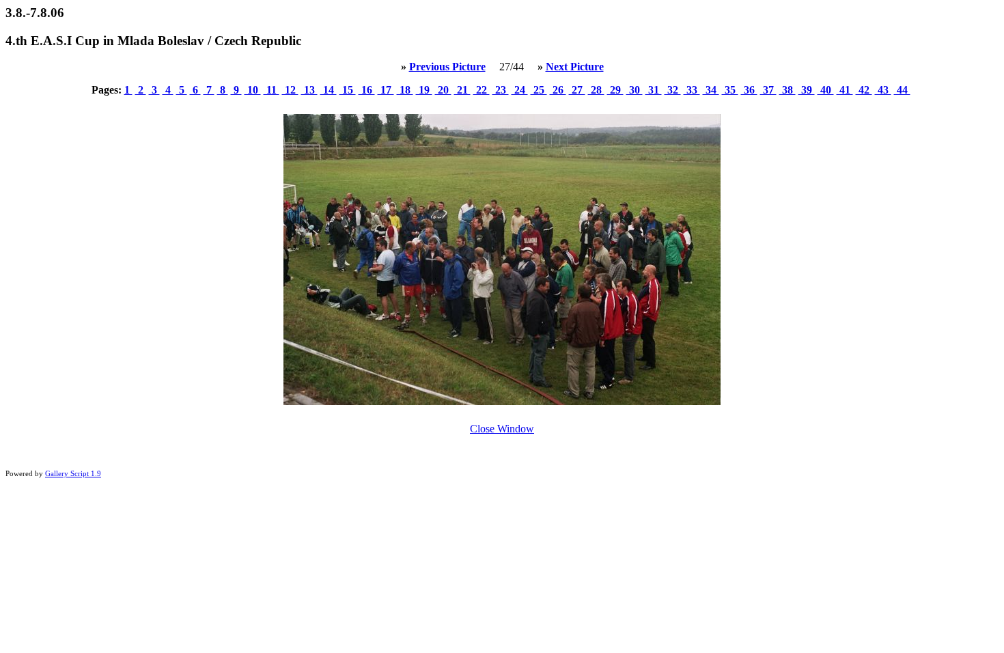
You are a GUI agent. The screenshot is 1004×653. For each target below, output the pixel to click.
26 (558, 90)
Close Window (502, 428)
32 (673, 90)
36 (749, 90)
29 (615, 90)
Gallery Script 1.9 (73, 473)
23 (500, 90)
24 (520, 90)
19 (424, 90)
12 (290, 90)
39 (806, 90)
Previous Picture (447, 66)
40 (826, 90)
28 (596, 90)
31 (653, 90)
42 (864, 90)
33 (692, 90)
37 (768, 90)
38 (787, 90)
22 (481, 90)
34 (711, 90)
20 (443, 90)
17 (386, 90)
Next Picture (575, 66)
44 (902, 90)
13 (309, 90)
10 (253, 90)
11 (271, 90)
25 (539, 90)
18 (405, 90)
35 (730, 90)
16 (367, 90)
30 (634, 90)
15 (347, 90)
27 (577, 90)
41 (845, 90)
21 (462, 90)
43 (883, 90)
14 (328, 90)
